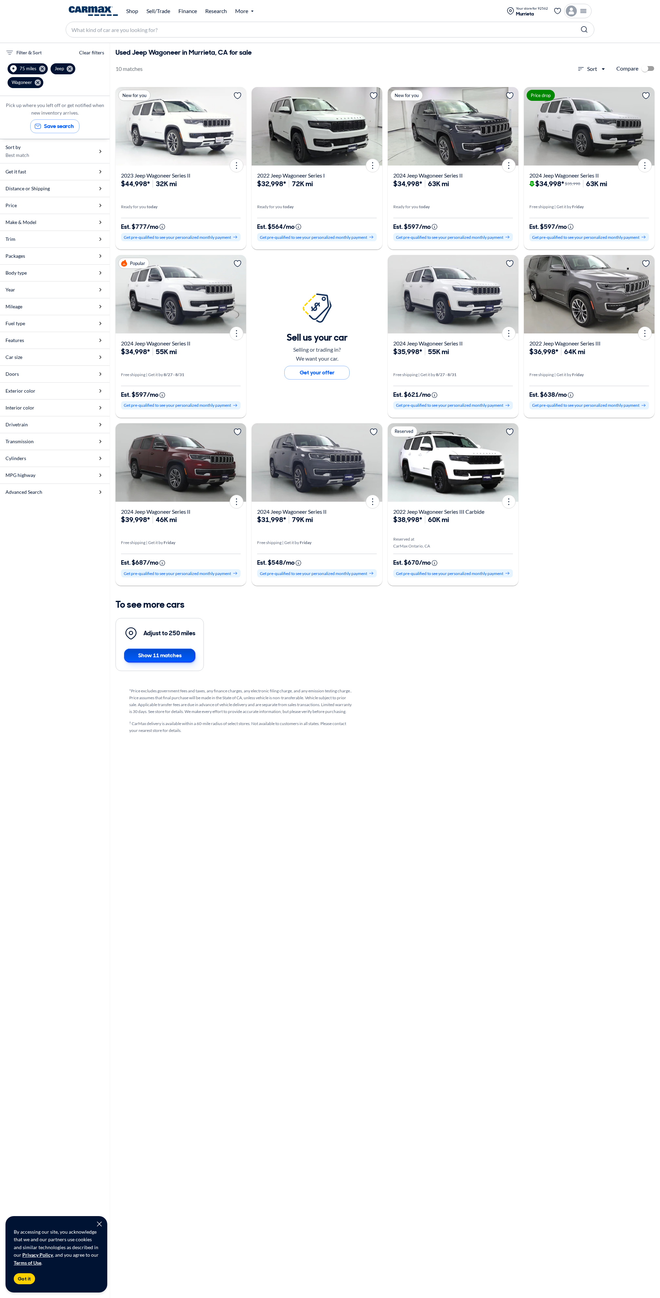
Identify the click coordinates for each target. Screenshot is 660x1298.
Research (216, 11)
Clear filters (91, 52)
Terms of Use (27, 1263)
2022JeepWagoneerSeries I (291, 175)
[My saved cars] (557, 11)
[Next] (238, 126)
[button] (28, 68)
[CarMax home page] (93, 11)
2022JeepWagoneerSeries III (565, 343)
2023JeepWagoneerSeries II (155, 175)
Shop (132, 11)
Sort (592, 68)
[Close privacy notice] (99, 1224)
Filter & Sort (29, 53)
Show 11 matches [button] (160, 655)
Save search (59, 126)
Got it (24, 1279)
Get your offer (317, 372)
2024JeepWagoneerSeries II (428, 175)
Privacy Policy (37, 1255)
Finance (187, 11)
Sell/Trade (158, 11)
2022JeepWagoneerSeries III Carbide (438, 511)
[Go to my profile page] (577, 11)
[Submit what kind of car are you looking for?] (584, 29)
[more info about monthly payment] (162, 227)
